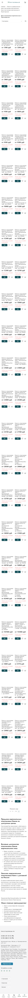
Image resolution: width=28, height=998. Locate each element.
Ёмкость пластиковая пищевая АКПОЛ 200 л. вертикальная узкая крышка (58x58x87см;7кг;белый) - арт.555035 (7, 74)
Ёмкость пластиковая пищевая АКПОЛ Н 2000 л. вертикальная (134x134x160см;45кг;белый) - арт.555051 (7, 426)
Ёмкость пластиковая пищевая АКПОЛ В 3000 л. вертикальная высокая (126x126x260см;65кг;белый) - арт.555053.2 (7, 526)
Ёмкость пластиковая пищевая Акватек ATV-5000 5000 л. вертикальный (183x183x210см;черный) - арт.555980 (20, 757)
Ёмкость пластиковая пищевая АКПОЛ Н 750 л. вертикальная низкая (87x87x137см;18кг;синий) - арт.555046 (20, 265)
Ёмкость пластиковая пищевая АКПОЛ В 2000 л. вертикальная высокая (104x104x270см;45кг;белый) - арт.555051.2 (7, 459)
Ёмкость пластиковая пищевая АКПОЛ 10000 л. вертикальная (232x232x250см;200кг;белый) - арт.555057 (7, 592)
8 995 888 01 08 (6, 938)
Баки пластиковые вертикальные (10, 8)
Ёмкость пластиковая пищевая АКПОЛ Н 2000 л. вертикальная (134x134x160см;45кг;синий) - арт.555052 (20, 426)
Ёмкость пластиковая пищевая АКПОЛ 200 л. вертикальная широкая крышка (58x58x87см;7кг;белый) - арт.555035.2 (20, 74)
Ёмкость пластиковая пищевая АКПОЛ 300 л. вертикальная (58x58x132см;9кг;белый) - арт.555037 (7, 137)
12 (16, 811)
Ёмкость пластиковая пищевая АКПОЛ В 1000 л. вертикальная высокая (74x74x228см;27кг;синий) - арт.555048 (20, 297)
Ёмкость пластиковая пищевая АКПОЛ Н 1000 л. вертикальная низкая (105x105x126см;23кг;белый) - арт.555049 (7, 329)
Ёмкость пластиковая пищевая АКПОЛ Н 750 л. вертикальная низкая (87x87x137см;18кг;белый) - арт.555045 (7, 265)
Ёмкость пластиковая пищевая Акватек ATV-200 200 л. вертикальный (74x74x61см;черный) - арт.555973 (7, 658)
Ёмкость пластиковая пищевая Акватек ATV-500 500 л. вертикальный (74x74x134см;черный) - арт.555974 (20, 658)
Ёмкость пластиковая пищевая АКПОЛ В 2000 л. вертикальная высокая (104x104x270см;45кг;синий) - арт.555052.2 (20, 459)
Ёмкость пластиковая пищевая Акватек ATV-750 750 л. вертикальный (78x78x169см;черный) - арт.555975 (7, 690)
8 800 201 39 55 (6, 936)
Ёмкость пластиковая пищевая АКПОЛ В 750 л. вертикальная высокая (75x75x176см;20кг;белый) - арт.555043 (7, 233)
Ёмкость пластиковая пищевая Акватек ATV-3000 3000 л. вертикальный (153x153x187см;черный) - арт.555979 (7, 757)
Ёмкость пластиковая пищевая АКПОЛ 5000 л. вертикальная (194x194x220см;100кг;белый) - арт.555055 (7, 560)
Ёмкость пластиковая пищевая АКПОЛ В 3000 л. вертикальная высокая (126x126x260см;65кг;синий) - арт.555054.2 (20, 526)
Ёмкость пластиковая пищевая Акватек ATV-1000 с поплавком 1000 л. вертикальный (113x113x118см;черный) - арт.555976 (20, 691)
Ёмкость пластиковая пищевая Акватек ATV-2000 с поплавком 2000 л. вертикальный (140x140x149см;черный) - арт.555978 (20, 724)
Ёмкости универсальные (13, 7)
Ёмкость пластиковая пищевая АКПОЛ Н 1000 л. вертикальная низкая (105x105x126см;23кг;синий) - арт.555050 (20, 329)
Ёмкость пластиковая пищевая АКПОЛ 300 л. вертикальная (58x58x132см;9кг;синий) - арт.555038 (20, 137)
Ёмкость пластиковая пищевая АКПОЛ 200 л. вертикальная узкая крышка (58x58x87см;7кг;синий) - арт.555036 (7, 106)
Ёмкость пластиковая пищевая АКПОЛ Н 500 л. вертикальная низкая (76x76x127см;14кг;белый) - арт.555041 (7, 201)
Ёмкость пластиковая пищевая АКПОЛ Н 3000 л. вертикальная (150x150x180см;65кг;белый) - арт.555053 (7, 493)
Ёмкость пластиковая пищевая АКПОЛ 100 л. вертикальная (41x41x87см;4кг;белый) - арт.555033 (7, 42)
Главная (3, 7)
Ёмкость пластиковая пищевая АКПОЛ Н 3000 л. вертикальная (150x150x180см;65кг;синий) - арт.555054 (20, 493)
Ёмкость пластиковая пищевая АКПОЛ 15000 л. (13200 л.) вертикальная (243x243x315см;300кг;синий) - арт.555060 (20, 625)
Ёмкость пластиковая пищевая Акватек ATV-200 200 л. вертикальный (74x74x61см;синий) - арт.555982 (20, 789)
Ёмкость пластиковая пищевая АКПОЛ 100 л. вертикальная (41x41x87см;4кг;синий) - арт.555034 (20, 42)
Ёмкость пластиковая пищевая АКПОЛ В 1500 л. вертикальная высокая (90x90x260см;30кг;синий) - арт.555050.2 (20, 394)
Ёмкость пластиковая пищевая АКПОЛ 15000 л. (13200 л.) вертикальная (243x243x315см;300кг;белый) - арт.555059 (7, 626)
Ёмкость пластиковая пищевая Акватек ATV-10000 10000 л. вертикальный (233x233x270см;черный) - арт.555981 (7, 789)
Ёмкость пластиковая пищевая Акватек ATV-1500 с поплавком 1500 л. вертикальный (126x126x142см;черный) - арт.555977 (7, 724)
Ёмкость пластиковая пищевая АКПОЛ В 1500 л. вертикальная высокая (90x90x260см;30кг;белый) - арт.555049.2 (7, 394)
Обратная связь (7, 963)
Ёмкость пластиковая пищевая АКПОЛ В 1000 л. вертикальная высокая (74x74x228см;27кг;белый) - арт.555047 (7, 297)
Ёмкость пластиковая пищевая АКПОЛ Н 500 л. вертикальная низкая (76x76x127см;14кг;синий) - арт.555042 (20, 201)
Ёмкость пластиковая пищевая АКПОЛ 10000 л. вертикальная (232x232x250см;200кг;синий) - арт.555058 (20, 592)
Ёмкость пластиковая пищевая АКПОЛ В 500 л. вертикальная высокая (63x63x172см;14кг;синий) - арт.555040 (20, 169)
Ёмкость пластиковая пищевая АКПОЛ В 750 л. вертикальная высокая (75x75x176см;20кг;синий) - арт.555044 (20, 233)
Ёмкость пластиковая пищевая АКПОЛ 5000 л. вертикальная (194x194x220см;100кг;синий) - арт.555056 (20, 560)
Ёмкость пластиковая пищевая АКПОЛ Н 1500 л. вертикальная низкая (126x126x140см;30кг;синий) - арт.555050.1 (20, 361)
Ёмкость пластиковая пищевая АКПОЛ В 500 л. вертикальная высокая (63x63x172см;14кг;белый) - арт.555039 (7, 169)
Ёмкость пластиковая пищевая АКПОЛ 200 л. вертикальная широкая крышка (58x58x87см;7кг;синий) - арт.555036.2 (20, 106)
